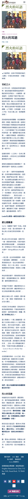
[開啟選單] (24, 2)
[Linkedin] (18, 481)
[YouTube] (14, 481)
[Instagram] (9, 481)
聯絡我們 (18, 459)
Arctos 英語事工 (14, 462)
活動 (22, 457)
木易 (7, 42)
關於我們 (7, 457)
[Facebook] (5, 481)
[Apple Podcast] (22, 481)
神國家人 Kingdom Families (9, 34)
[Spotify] (14, 485)
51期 (3, 32)
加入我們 (10, 459)
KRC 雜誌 (15, 457)
